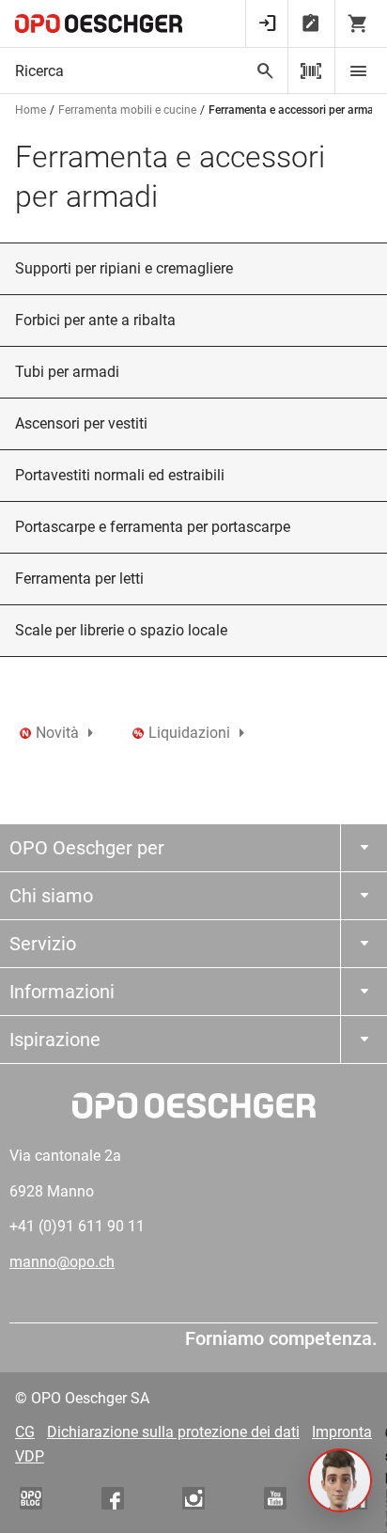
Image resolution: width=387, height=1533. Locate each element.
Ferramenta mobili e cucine (127, 110)
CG (25, 1432)
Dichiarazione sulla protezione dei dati (173, 1432)
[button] (340, 1480)
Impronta (342, 1432)
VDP (29, 1456)
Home (30, 110)
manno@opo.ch (62, 1262)
